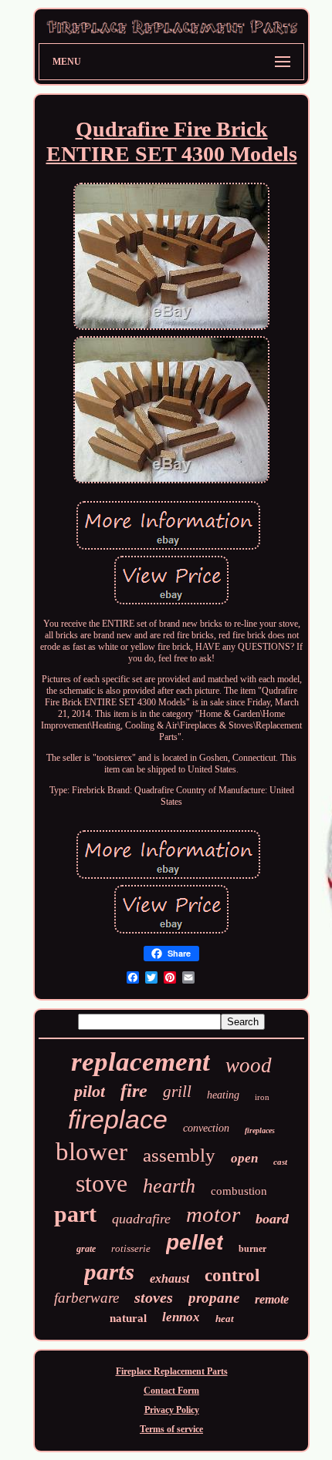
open (244, 1158)
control (232, 1275)
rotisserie (131, 1248)
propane (213, 1298)
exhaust (169, 1278)
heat (224, 1318)
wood (248, 1065)
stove (101, 1183)
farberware (86, 1298)
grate (86, 1248)
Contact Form (171, 1390)
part (75, 1213)
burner (252, 1248)
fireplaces (260, 1130)
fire (133, 1091)
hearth (169, 1186)
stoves (153, 1297)
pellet (194, 1242)
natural (128, 1318)
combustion (239, 1191)
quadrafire (141, 1218)
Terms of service (171, 1429)
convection (206, 1128)
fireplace (118, 1119)
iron (262, 1097)
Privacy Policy (171, 1409)
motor (213, 1214)
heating (223, 1095)
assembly (179, 1155)
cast (280, 1161)
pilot (89, 1091)
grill (177, 1091)
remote (272, 1299)
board (272, 1218)
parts (109, 1271)
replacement (140, 1062)
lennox (181, 1317)
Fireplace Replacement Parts (172, 1371)
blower (91, 1152)
